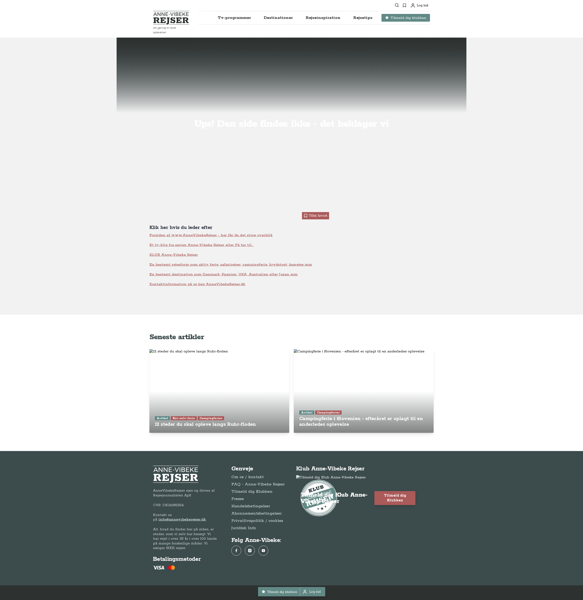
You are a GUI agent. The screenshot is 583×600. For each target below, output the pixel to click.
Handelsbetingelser (250, 506)
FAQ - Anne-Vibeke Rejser (258, 484)
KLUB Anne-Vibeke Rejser (173, 254)
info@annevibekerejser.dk (182, 519)
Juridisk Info (243, 528)
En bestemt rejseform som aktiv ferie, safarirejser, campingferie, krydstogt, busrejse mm (230, 264)
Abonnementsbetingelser (256, 513)
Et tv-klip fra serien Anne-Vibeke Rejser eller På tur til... (201, 245)
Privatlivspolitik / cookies (257, 520)
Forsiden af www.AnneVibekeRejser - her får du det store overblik (211, 235)
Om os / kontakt (247, 476)
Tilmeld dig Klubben (252, 491)
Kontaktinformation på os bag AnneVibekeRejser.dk (197, 284)
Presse (237, 498)
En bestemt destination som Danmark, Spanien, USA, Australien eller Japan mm (223, 274)
